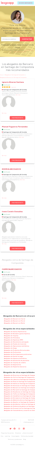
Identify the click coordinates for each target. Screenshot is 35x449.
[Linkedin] (24, 429)
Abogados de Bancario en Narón (14, 323)
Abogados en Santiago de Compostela (15, 74)
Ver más (18, 94)
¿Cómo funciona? (28, 433)
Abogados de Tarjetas (11, 335)
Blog (24, 439)
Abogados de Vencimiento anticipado (16, 342)
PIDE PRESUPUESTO (17, 117)
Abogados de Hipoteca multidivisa (15, 358)
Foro (2, 436)
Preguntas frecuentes (7, 433)
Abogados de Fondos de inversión (15, 344)
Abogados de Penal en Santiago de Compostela (19, 381)
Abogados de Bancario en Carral (14, 319)
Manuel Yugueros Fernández (15, 127)
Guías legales (15, 436)
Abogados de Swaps (10, 348)
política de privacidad (20, 51)
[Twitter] (10, 429)
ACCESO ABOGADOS (25, 3)
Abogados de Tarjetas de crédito (15, 362)
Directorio (18, 433)
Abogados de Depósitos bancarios (15, 366)
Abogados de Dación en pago (13, 356)
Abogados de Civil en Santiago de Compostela (19, 377)
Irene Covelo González (12, 211)
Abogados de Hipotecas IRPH (13, 340)
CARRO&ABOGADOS (12, 269)
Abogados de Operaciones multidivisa (16, 346)
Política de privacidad (27, 436)
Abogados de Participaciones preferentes (18, 354)
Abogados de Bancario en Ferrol (14, 321)
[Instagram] (19, 429)
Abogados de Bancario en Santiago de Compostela (13, 77)
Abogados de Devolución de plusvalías (16, 360)
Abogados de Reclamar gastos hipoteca (17, 333)
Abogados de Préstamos (12, 337)
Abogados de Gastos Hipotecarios (15, 331)
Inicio (1, 74)
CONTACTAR (27, 39)
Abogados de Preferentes (12, 352)
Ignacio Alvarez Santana (13, 82)
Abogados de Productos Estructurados (17, 350)
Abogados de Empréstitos (12, 364)
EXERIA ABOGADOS (11, 169)
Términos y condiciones (15, 439)
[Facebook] (15, 429)
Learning (7, 436)
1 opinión (13, 87)
